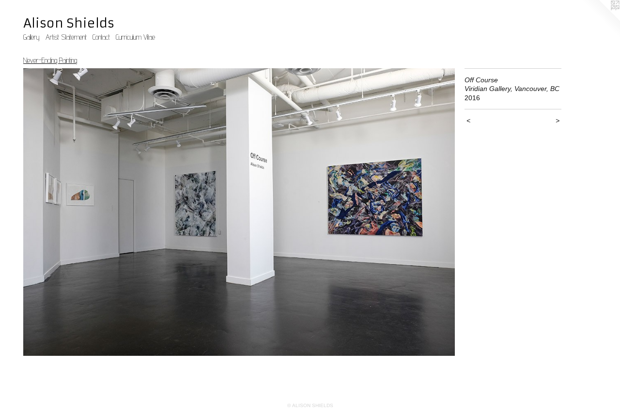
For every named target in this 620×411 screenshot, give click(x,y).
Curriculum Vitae (135, 37)
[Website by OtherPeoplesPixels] (600, 19)
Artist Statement (66, 37)
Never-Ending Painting (50, 60)
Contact (101, 37)
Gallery (31, 37)
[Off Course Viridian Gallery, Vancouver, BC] (239, 212)
